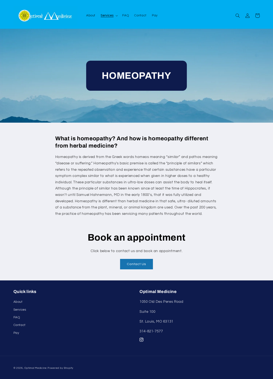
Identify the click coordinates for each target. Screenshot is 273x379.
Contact (19, 325)
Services (19, 309)
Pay (16, 332)
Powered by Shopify (60, 368)
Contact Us (136, 264)
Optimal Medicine (35, 368)
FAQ (16, 317)
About (18, 301)
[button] (109, 15)
